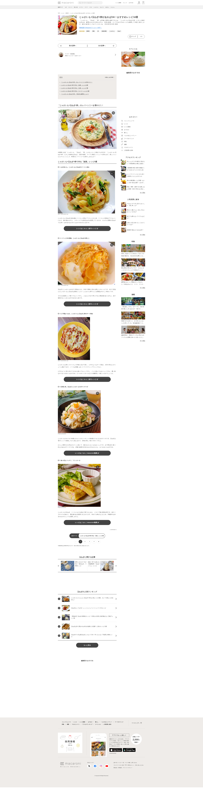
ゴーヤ (86, 7)
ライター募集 (127, 762)
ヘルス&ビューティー (106, 722)
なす (66, 7)
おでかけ (90, 722)
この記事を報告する (113, 529)
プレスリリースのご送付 (119, 765)
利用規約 (120, 767)
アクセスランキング (87, 724)
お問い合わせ (134, 762)
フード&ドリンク (119, 722)
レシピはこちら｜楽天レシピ (86, 228)
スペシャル (98, 724)
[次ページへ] (98, 541)
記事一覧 (115, 762)
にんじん (113, 7)
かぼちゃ (107, 7)
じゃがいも (96, 7)
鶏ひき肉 (76, 7)
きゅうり (102, 7)
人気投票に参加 (107, 724)
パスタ (90, 7)
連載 (68, 724)
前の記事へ (72, 45)
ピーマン (81, 7)
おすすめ (131, 2)
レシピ (75, 722)
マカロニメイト (76, 724)
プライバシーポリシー (127, 767)
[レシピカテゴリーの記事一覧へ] (82, 31)
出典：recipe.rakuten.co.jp (63, 214)
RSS (126, 765)
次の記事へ (101, 45)
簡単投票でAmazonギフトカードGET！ (90, 27)
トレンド (125, 2)
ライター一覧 (121, 762)
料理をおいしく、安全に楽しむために (136, 765)
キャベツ (70, 7)
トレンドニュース (66, 722)
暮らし (96, 722)
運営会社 (115, 767)
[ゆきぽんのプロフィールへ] (87, 54)
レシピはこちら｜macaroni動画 (86, 453)
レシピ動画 (118, 2)
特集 (63, 724)
